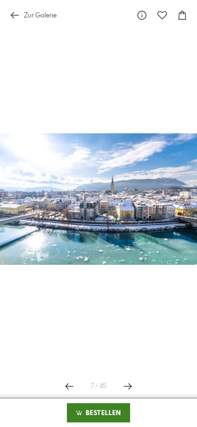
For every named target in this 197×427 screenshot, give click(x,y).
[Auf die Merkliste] (162, 15)
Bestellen (102, 413)
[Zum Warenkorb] (182, 15)
